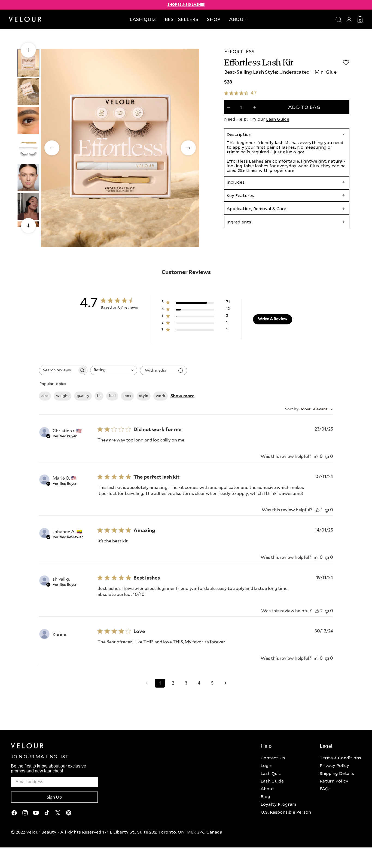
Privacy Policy (334, 765)
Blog (265, 796)
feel (112, 396)
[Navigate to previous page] (147, 683)
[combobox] (113, 370)
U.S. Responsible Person (286, 812)
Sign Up (54, 797)
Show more (182, 396)
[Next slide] (28, 225)
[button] (213, 19)
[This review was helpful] (317, 611)
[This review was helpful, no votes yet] (316, 456)
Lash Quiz (271, 773)
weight (62, 396)
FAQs (325, 788)
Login (266, 765)
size (44, 396)
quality (83, 396)
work (160, 396)
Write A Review (272, 319)
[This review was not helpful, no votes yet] (327, 456)
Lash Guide (277, 119)
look (127, 396)
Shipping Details (337, 773)
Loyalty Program (278, 804)
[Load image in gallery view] (28, 63)
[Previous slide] (28, 50)
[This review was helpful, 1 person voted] (317, 510)
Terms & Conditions (340, 757)
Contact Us (273, 757)
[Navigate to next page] (225, 683)
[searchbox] (58, 370)
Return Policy (334, 781)
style (143, 396)
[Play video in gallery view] (28, 206)
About (267, 788)
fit (99, 396)
